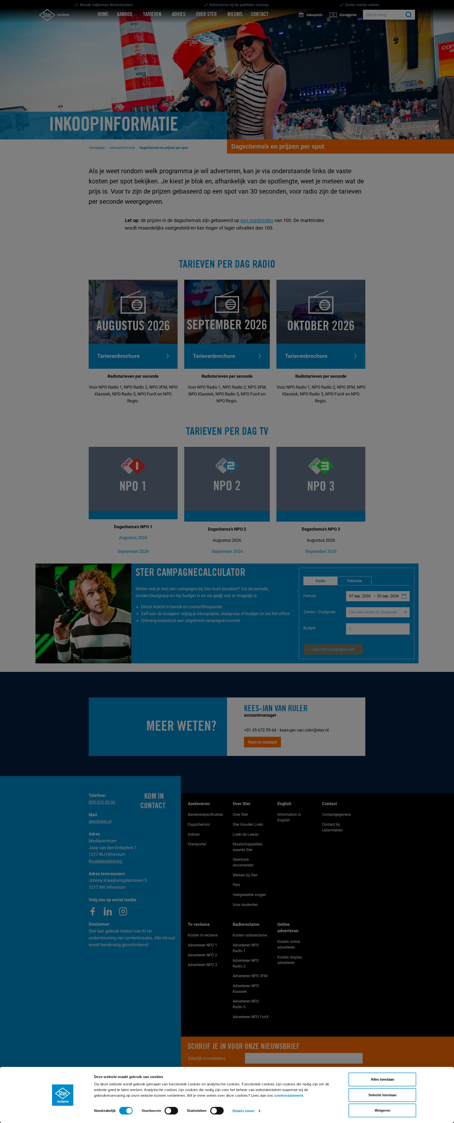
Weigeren (382, 1110)
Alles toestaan (382, 1079)
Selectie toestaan (382, 1095)
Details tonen (243, 1111)
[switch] (171, 1110)
